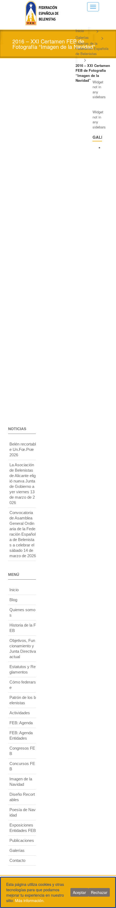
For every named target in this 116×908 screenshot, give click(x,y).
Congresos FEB (22, 751)
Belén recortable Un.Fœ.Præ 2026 (22, 449)
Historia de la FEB (22, 628)
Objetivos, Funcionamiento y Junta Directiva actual (22, 648)
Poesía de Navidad (22, 812)
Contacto (17, 860)
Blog (13, 599)
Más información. (30, 900)
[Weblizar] (42, 12)
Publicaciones (21, 840)
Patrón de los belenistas (22, 700)
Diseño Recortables (22, 797)
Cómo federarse (22, 685)
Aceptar (79, 892)
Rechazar (99, 892)
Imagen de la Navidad (20, 782)
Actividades (19, 712)
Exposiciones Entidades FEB (22, 828)
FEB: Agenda (21, 722)
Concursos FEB (22, 766)
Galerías (82, 37)
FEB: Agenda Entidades (21, 735)
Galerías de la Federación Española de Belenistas (92, 48)
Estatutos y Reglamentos (22, 669)
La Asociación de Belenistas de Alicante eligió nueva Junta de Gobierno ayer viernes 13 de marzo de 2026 (22, 483)
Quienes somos (22, 612)
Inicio (80, 30)
